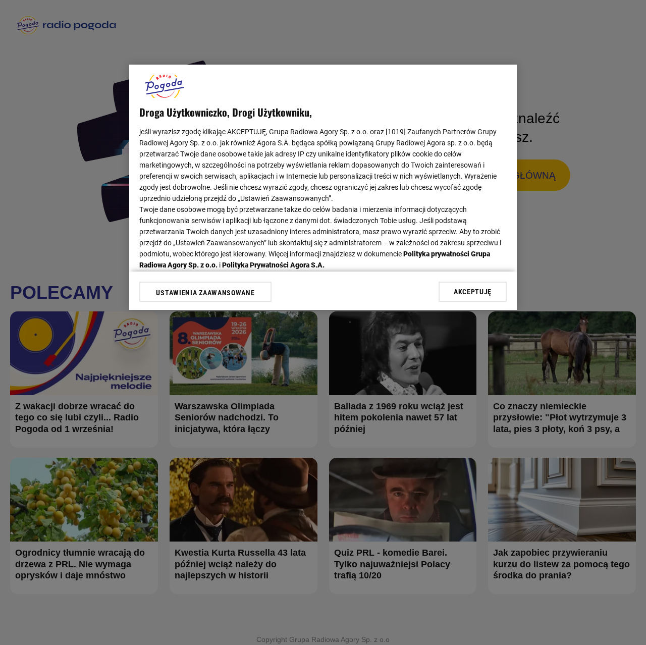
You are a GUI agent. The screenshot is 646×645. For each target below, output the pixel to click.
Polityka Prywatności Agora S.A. (273, 265)
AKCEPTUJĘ (473, 292)
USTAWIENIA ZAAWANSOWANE (205, 293)
